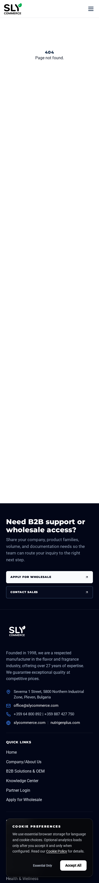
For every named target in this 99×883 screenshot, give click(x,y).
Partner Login (18, 790)
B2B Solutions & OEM (25, 771)
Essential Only (42, 865)
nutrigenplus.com (65, 722)
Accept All (73, 865)
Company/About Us (23, 761)
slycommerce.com (29, 722)
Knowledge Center (22, 780)
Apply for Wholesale (24, 799)
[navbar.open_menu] (91, 9)
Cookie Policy (56, 851)
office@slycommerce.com (36, 705)
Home (11, 752)
